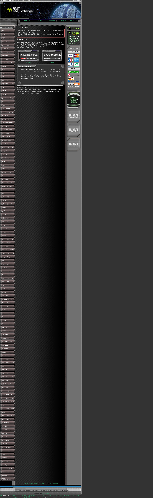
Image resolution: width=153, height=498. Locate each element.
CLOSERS (5, 320)
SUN (3, 168)
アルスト (4, 232)
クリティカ (5, 373)
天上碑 (4, 105)
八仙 (3, 450)
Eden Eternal (5, 158)
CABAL (4, 66)
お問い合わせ (73, 20)
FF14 (3, 34)
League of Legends (7, 257)
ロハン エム (5, 443)
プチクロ (4, 228)
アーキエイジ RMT (39, 497)
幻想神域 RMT (31, 495)
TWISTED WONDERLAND (6, 289)
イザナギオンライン (7, 204)
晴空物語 (4, 458)
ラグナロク (5, 41)
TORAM (4, 200)
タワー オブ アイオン (8, 137)
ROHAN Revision (7, 186)
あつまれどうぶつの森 (8, 250)
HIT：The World (6, 91)
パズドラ (4, 285)
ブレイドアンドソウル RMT (18, 495)
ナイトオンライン (7, 391)
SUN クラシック (6, 172)
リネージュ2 (5, 45)
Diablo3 (4, 324)
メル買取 (4, 429)
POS (3, 405)
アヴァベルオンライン (8, 363)
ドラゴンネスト (6, 387)
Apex (3, 271)
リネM (3, 211)
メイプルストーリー (7, 62)
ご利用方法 (52, 20)
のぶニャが (5, 359)
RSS (50, 483)
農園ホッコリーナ (7, 218)
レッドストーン (6, 52)
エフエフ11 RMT (40, 495)
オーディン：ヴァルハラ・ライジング (8, 98)
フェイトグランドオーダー (8, 278)
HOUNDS (4, 331)
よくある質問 (62, 20)
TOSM (3, 225)
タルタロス (5, 380)
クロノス (4, 165)
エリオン (4, 327)
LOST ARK (5, 334)
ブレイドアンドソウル (8, 408)
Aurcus (4, 235)
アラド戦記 (5, 59)
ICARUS (4, 370)
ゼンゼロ (4, 267)
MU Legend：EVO (7, 341)
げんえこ (4, 87)
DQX (3, 38)
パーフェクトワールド (8, 398)
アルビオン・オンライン (8, 112)
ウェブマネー (5, 306)
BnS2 (3, 412)
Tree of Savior (6, 108)
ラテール (4, 77)
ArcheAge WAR (6, 140)
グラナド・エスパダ (7, 377)
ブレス (4, 313)
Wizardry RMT (70, 495)
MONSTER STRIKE (7, 299)
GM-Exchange (45, 493)
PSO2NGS (5, 73)
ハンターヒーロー (7, 394)
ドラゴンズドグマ (7, 384)
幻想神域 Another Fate (8, 84)
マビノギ (4, 472)
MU (3, 101)
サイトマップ (26, 20)
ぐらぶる (4, 292)
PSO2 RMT (55, 495)
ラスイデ (4, 436)
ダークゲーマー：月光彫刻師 (8, 148)
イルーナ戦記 (5, 197)
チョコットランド (7, 182)
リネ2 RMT (62, 495)
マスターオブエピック (8, 415)
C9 (3, 317)
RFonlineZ (5, 348)
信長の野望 (5, 55)
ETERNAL (5, 161)
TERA (3, 190)
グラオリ (4, 154)
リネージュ (5, 48)
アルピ (4, 366)
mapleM (4, 207)
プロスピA (5, 295)
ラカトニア (5, 433)
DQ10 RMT (58, 497)
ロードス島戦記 (6, 447)
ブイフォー (5, 355)
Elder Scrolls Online (7, 122)
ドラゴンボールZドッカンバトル (8, 282)
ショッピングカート (39, 20)
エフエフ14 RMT (18, 497)
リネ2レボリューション (8, 254)
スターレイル (5, 264)
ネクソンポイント (7, 303)
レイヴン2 (5, 144)
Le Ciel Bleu (5, 440)
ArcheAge (4, 465)
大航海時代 (5, 454)
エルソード (5, 80)
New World (5, 179)
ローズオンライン (7, 468)
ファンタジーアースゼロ (8, 402)
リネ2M (4, 214)
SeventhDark (5, 461)
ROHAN (4, 352)
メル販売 (4, 426)
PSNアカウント (6, 274)
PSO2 (3, 70)
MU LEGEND (5, 338)
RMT (18, 27)
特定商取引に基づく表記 (41, 483)
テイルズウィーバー (7, 126)
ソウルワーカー (6, 151)
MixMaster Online (7, 130)
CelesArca (5, 246)
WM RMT (64, 497)
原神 (3, 260)
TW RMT (77, 495)
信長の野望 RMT (29, 497)
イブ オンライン (6, 115)
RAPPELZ (5, 345)
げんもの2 (5, 221)
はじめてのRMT (29, 483)
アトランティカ (6, 133)
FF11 (3, 31)
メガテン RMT (50, 497)
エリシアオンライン (7, 239)
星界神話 (4, 475)
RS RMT (48, 495)
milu (3, 175)
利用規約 (55, 483)
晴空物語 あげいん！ (7, 119)
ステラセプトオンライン (8, 243)
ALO (3, 193)
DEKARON (5, 94)
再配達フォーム (6, 479)
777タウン (5, 310)
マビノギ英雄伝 (6, 419)
